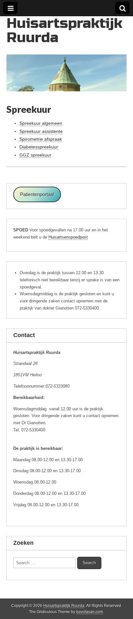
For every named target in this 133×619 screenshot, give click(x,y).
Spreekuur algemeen (40, 123)
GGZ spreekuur (35, 155)
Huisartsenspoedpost (68, 237)
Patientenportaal (37, 194)
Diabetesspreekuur (38, 146)
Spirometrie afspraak (40, 139)
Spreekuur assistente (41, 131)
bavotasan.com (89, 612)
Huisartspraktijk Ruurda (64, 30)
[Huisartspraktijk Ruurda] (66, 53)
